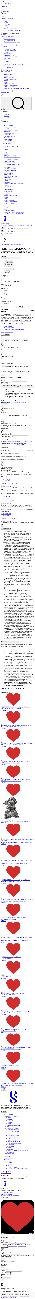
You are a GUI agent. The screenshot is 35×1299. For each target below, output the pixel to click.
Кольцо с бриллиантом (10, 79)
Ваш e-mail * (4, 439)
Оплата (6, 207)
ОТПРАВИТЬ (4, 404)
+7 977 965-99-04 (5, 515)
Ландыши (7, 62)
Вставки (7, 270)
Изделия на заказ (5, 71)
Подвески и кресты (9, 40)
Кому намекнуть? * (6, 434)
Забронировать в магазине (13, 258)
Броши (6, 27)
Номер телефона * (6, 382)
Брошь (6, 76)
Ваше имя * (4, 438)
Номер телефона (5, 423)
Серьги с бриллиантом (10, 85)
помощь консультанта (7, 332)
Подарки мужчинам (10, 50)
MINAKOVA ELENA (10, 55)
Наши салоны (5, 92)
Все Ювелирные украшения (12, 30)
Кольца (6, 22)
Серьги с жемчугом (9, 86)
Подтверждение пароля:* (8, 1276)
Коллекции (4, 46)
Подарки (3, 34)
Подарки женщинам (10, 49)
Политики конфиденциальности (16, 402)
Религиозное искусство (7, 36)
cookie (29, 1108)
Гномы (6, 52)
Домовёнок (7, 59)
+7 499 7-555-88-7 (6, 143)
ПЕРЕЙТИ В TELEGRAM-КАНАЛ (11, 1297)
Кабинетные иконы (9, 39)
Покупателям (8, 140)
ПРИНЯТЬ (4, 1111)
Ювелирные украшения (7, 18)
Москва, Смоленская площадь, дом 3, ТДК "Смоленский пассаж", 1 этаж (17, 386)
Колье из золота (8, 74)
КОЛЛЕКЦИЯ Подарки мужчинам (11, 244)
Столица (6, 61)
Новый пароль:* (5, 1274)
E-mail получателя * (6, 436)
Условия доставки (9, 327)
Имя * (2, 380)
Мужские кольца (9, 77)
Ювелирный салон (6, 384)
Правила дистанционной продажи (14, 212)
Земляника (7, 58)
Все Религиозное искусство (12, 42)
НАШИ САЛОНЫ (5, 470)
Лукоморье (7, 66)
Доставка (6, 209)
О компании (7, 134)
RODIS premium (5, 17)
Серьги (6, 25)
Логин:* (3, 1270)
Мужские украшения (10, 28)
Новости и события (9, 136)
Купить (3, 258)
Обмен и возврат (9, 210)
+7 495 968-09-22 (5, 498)
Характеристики (9, 269)
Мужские (7, 194)
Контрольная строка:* (7, 1272)
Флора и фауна (8, 53)
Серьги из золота (9, 83)
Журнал (6, 137)
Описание (7, 272)
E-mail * (3, 1253)
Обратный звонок (6, 1173)
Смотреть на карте (6, 486)
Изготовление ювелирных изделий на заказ (16, 88)
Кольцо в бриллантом (10, 195)
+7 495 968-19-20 (5, 480)
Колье (5, 21)
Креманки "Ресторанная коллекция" (14, 64)
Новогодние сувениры (10, 56)
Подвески (7, 24)
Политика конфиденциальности (13, 213)
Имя (2, 421)
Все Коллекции (8, 67)
